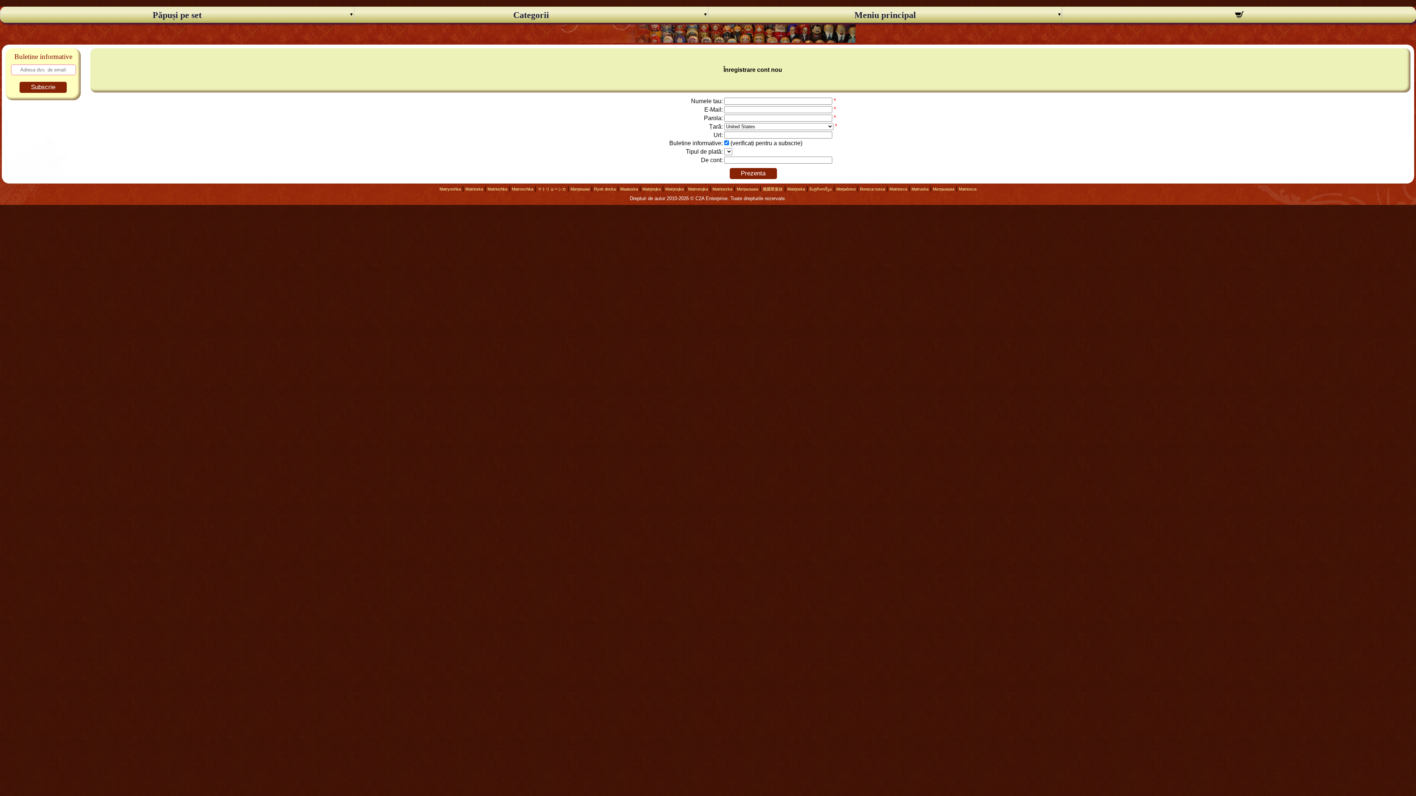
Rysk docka (605, 189)
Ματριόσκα (846, 189)
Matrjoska (796, 189)
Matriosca (898, 189)
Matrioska (474, 189)
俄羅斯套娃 (773, 189)
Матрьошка (747, 189)
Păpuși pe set (177, 15)
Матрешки (580, 189)
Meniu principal (885, 15)
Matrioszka (722, 189)
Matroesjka (698, 189)
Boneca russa (872, 189)
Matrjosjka (651, 189)
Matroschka (522, 189)
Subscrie (43, 87)
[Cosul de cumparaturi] (1239, 15)
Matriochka (497, 189)
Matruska (920, 189)
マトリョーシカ (552, 189)
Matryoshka (450, 189)
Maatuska (629, 189)
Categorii (531, 15)
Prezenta (753, 173)
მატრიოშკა (820, 189)
